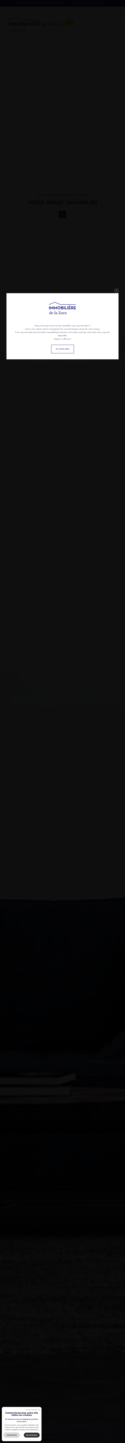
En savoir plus (62, 349)
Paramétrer (11, 1435)
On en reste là (31, 1410)
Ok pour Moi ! (32, 1435)
